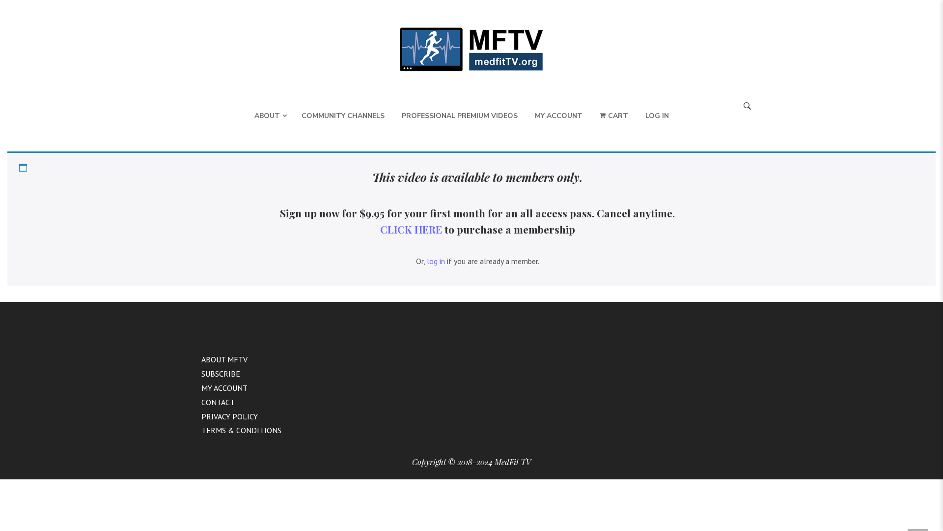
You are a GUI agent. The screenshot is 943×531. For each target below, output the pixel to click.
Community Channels (343, 115)
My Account (558, 115)
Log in (657, 115)
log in (436, 261)
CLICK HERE (411, 229)
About (267, 115)
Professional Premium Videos (460, 115)
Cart (618, 115)
